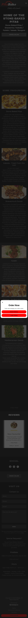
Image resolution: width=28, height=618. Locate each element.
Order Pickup (14, 315)
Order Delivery (14, 312)
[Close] (2, 302)
